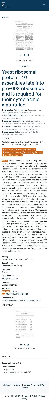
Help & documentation (11, 385)
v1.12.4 (34, 396)
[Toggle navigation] (44, 5)
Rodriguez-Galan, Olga (13, 115)
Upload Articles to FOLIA (34, 385)
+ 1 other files (24, 66)
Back (6, 17)
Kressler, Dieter (10, 126)
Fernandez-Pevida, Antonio (15, 110)
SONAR (18, 396)
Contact (25, 388)
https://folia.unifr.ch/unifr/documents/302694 (21, 300)
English (4, 161)
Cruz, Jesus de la (11, 132)
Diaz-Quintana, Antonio (14, 121)
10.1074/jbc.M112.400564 (17, 294)
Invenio (26, 396)
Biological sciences (10, 278)
